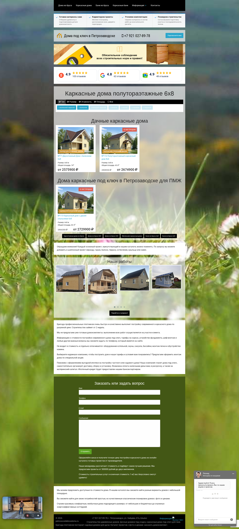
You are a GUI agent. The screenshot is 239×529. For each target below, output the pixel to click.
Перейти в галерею (119, 313)
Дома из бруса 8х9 (94, 236)
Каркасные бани (120, 5)
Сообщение (83, 418)
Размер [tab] (72, 102)
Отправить (85, 451)
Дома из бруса (65, 5)
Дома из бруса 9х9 (111, 236)
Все (111, 102)
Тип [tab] (63, 102)
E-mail (81, 408)
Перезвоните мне (174, 35)
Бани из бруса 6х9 (168, 236)
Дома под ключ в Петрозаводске (89, 36)
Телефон (82, 398)
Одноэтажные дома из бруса (74, 236)
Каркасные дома (84, 5)
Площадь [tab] (100, 102)
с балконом (83, 107)
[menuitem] (65, 5)
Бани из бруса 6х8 (152, 236)
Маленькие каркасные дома (132, 236)
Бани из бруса (102, 5)
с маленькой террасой (67, 107)
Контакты (155, 5)
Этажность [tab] (86, 102)
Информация (138, 5)
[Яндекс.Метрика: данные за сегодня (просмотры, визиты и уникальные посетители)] (177, 519)
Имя (80, 388)
